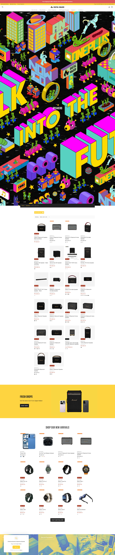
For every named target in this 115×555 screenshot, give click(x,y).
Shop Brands (43, 10)
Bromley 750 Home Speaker (87, 262)
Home (23, 205)
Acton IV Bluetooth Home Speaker (66, 453)
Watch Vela (23, 509)
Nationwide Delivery (5, 4)
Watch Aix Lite (23, 481)
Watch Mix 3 (80, 481)
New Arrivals (34, 10)
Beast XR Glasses (81, 509)
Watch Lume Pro (62, 481)
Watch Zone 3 (61, 509)
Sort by (37, 217)
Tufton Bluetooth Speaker (87, 342)
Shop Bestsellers (57, 520)
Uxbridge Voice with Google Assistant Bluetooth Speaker (72, 343)
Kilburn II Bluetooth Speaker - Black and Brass (41, 238)
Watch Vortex (42, 509)
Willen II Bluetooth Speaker (40, 316)
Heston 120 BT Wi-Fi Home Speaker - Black (40, 290)
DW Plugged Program (64, 10)
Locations (80, 10)
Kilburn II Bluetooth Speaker (56, 369)
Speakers (28, 205)
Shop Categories (52, 10)
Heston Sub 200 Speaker (56, 262)
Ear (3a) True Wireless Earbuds (46, 453)
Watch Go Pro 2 (43, 481)
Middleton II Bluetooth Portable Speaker (55, 290)
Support (73, 10)
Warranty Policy (13, 4)
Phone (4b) (23, 453)
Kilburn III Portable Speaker (71, 289)
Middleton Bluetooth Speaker (56, 316)
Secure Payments (21, 4)
